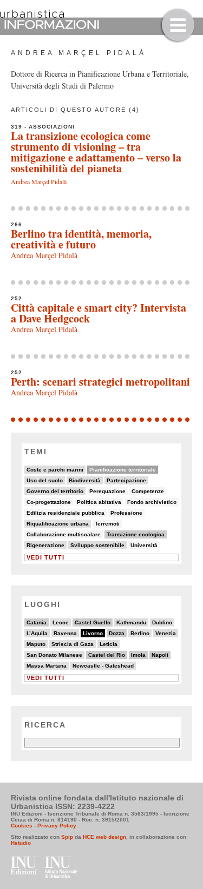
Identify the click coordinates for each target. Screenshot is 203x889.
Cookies (21, 826)
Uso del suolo (45, 480)
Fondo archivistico (151, 502)
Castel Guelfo (92, 622)
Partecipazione (126, 480)
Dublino (162, 622)
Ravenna (65, 633)
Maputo (36, 644)
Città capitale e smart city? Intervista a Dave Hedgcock (98, 313)
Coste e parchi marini (55, 470)
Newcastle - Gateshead (103, 666)
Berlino (139, 633)
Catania (37, 622)
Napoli (160, 655)
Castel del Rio (106, 655)
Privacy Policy (56, 826)
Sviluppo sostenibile (97, 545)
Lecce (61, 622)
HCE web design (104, 837)
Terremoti (107, 524)
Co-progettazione (49, 502)
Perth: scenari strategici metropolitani (100, 381)
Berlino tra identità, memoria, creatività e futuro (81, 239)
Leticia (108, 644)
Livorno (93, 633)
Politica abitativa (99, 502)
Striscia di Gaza (72, 644)
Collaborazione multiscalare (64, 534)
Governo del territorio (55, 491)
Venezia (165, 633)
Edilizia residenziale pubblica (65, 513)
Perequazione (107, 491)
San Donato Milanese (54, 655)
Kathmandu (131, 622)
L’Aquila (37, 633)
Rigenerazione (45, 545)
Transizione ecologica (136, 534)
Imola (138, 655)
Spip (67, 837)
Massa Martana (47, 666)
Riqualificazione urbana (58, 524)
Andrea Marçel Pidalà (39, 181)
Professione (126, 513)
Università (144, 545)
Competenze (148, 491)
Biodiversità (85, 480)
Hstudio (21, 843)
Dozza (117, 633)
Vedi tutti (45, 557)
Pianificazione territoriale (122, 470)
